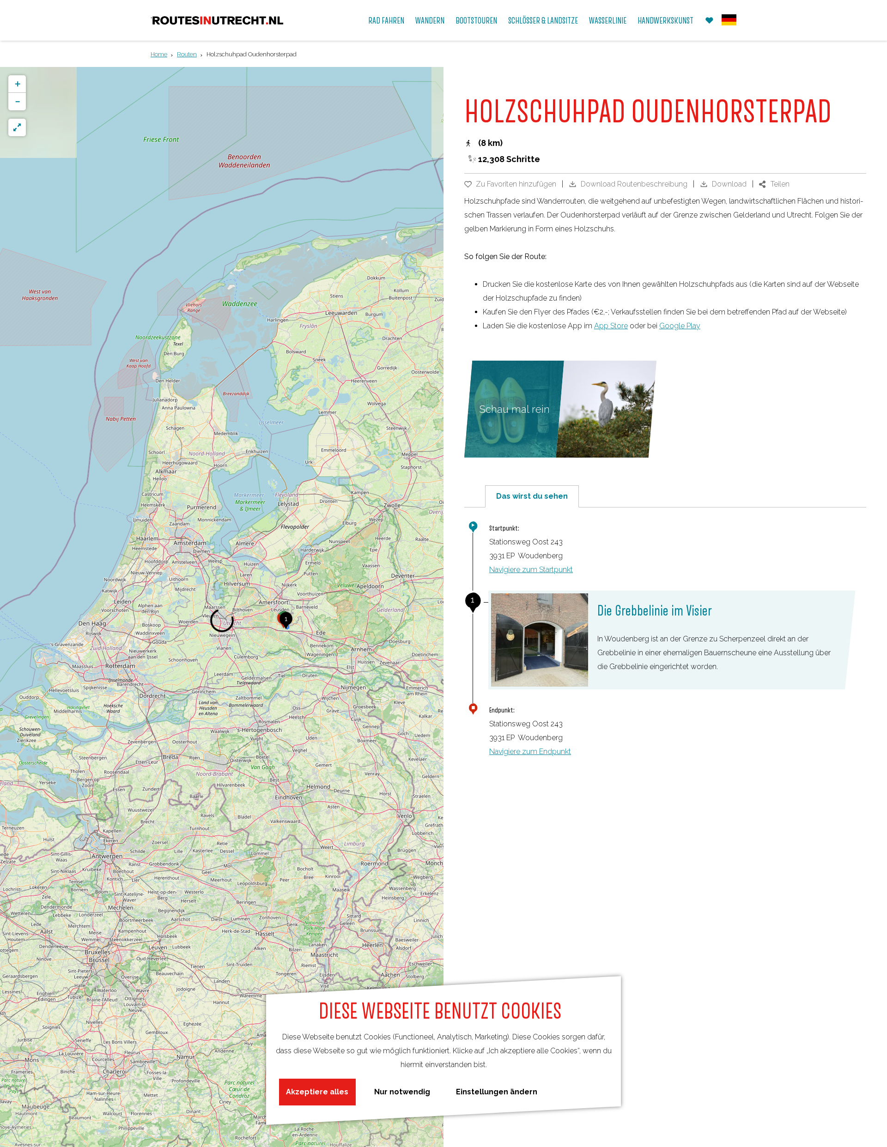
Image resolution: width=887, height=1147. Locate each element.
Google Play (679, 325)
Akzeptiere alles (317, 1091)
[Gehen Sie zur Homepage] (218, 20)
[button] (286, 623)
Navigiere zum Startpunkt (531, 569)
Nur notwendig (402, 1091)
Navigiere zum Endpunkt (530, 751)
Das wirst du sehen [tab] (532, 496)
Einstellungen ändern (496, 1091)
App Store (611, 325)
